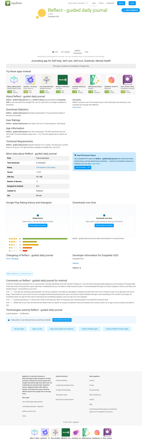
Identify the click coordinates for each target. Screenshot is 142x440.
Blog (90, 404)
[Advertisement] (68, 35)
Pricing (101, 3)
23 (37, 181)
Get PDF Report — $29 (83, 167)
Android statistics (61, 380)
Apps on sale (37, 329)
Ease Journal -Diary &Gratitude (127, 86)
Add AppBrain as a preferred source (20, 274)
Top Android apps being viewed (32, 402)
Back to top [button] (137, 421)
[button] (104, 268)
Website (75, 263)
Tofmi (24, 416)
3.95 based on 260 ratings (45, 167)
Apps (94, 3)
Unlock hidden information (37, 225)
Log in (132, 3)
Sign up (121, 3)
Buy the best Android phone (65, 399)
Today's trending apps (90, 329)
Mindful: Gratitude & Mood (62, 86)
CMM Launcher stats (29, 411)
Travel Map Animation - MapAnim (33, 406)
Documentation (94, 390)
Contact (91, 380)
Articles (91, 399)
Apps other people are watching (61, 329)
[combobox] (76, 3)
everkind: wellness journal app (79, 86)
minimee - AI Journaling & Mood (30, 86)
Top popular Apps (61, 395)
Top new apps (19, 329)
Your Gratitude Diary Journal (46, 86)
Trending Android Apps (63, 390)
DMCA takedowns (95, 395)
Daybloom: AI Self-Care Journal (111, 86)
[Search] (86, 3)
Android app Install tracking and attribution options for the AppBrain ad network (103, 410)
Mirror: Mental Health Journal (14, 86)
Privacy (91, 385)
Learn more (95, 164)
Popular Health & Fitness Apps (117, 329)
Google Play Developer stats (65, 385)
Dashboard (110, 3)
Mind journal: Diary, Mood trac (95, 86)
